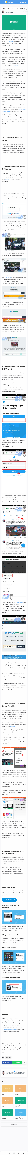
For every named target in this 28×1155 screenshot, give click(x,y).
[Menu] (2, 2)
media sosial (9, 41)
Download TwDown (9, 900)
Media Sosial (8, 1057)
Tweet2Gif (12, 726)
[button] (7, 1062)
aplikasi (7, 179)
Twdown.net (8, 277)
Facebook (15, 65)
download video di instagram (9, 1029)
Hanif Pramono (8, 10)
